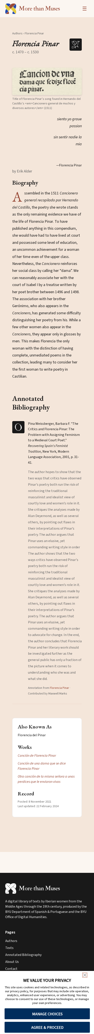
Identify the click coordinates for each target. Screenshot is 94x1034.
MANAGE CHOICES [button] (47, 1013)
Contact (11, 968)
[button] (47, 81)
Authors (17, 33)
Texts (9, 947)
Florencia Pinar (59, 688)
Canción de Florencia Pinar (37, 755)
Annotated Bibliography (23, 954)
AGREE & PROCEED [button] (47, 1027)
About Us (12, 961)
